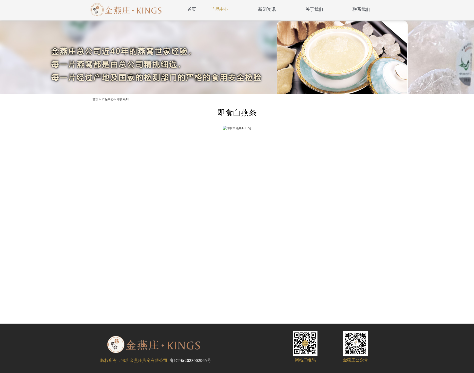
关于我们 (314, 9)
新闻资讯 (267, 9)
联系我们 (361, 9)
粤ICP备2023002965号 (190, 360)
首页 (192, 9)
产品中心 (219, 9)
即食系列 (123, 99)
